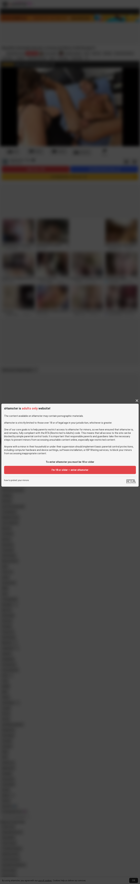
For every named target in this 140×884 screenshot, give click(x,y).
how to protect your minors (16, 480)
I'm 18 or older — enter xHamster (70, 470)
